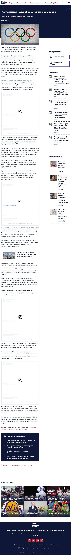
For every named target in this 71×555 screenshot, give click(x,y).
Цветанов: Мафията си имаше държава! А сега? (62, 165)
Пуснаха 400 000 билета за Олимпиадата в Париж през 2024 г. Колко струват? (26, 254)
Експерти (20, 533)
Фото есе (51, 533)
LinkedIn (15, 429)
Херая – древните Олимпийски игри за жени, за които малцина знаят (20, 457)
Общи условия (16, 544)
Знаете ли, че (61, 533)
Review (25, 3)
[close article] (68, 8)
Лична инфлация (58, 56)
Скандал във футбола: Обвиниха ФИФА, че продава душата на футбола (34, 513)
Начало (4, 8)
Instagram (7, 429)
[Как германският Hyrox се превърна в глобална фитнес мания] (12, 493)
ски (25, 465)
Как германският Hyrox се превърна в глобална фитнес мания (20, 446)
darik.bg (60, 171)
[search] (64, 2)
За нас (57, 544)
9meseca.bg (61, 221)
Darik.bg (21, 548)
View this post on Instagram (9, 115)
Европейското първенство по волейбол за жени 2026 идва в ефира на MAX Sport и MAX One (56, 498)
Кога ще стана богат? (56, 63)
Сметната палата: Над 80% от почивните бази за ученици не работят (21, 441)
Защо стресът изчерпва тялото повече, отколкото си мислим (62, 214)
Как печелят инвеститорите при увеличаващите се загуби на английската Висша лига (34, 498)
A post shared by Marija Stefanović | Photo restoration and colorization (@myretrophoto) (22, 402)
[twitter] (41, 540)
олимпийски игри (16, 465)
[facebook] (29, 540)
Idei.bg (51, 548)
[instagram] (33, 540)
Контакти (41, 544)
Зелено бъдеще (10, 533)
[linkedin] (37, 540)
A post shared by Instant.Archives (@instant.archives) (20, 133)
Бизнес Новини (15, 3)
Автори (35, 535)
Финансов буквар (51, 3)
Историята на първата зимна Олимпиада (24, 8)
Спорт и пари (10, 8)
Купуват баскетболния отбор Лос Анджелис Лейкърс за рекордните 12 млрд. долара (12, 513)
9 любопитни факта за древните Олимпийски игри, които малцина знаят (21, 452)
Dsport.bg (31, 548)
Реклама (34, 544)
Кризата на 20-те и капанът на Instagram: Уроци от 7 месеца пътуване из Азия (63, 181)
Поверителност (26, 544)
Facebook (33, 427)
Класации (43, 533)
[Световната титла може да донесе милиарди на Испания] (58, 509)
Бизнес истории (36, 3)
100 (27, 533)
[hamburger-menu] (69, 2)
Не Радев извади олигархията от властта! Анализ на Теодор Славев (63, 198)
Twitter (24, 429)
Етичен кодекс (50, 544)
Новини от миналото (57, 530)
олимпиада (5, 465)
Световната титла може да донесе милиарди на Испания (58, 514)
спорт (31, 465)
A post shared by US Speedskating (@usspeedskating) (20, 339)
